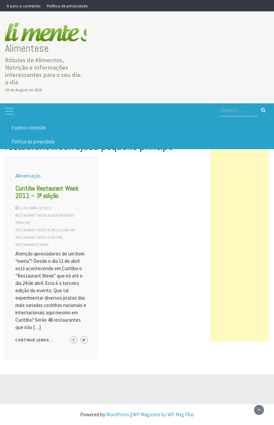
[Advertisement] (240, 241)
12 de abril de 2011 (35, 208)
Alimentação (28, 176)
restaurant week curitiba (38, 237)
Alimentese (27, 48)
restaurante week (32, 244)
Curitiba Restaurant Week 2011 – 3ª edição (47, 192)
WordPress (117, 414)
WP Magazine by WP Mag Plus (163, 414)
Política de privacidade (67, 5)
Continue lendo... (34, 340)
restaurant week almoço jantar (45, 230)
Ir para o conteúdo (24, 5)
